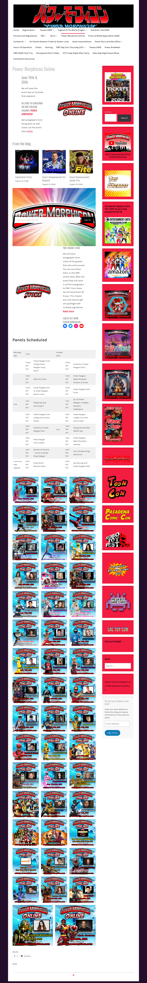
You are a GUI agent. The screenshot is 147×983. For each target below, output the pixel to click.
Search (108, 112)
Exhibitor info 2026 (100, 30)
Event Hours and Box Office (107, 41)
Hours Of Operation (22, 47)
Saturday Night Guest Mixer (106, 53)
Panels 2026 (95, 47)
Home (16, 30)
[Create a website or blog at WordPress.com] (73, 975)
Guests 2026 (46, 30)
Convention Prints (23, 177)
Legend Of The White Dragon (71, 30)
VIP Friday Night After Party (76, 53)
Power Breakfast (112, 47)
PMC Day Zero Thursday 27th (70, 47)
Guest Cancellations (81, 41)
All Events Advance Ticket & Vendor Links (49, 41)
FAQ (42, 36)
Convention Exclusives (24, 59)
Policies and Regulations (25, 36)
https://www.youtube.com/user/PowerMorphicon (118, 155)
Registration (28, 30)
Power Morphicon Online (73, 36)
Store (52, 36)
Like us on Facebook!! (113, 641)
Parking (49, 47)
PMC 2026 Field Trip (23, 53)
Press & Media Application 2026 (103, 36)
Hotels (38, 47)
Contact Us (18, 41)
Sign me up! (112, 733)
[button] (26, 490)
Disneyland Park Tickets (47, 53)
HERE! (30, 131)
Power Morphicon (29, 112)
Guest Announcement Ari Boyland (54, 178)
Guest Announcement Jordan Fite (79, 178)
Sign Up (87, 220)
